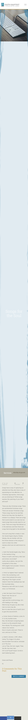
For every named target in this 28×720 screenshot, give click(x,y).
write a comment (18, 676)
